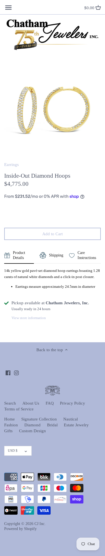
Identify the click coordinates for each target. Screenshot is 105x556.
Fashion (11, 425)
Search (10, 403)
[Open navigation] (8, 7)
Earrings (11, 164)
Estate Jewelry (76, 425)
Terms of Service (19, 409)
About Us (30, 403)
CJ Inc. (40, 524)
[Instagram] (16, 373)
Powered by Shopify (20, 529)
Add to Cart (52, 234)
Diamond (32, 425)
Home (9, 419)
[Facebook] (8, 373)
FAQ (50, 403)
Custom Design (32, 431)
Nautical (70, 419)
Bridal (52, 425)
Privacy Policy (72, 403)
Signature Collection (39, 419)
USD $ (12, 451)
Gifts (8, 431)
